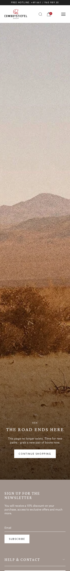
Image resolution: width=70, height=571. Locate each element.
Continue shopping (35, 454)
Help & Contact (22, 560)
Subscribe (17, 539)
